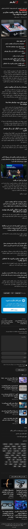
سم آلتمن (7, 455)
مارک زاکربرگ (23, 461)
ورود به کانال (14, 309)
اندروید (24, 448)
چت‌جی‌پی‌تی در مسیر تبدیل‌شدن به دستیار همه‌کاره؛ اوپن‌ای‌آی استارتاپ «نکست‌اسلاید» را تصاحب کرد (10, 387)
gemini (17, 444)
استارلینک (13, 446)
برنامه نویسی (16, 450)
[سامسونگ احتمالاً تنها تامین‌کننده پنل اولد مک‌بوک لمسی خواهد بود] (23, 413)
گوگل (15, 466)
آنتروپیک (24, 446)
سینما (20, 457)
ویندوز (16, 464)
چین (6, 464)
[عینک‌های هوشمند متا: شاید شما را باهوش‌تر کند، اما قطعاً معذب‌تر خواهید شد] (7, 505)
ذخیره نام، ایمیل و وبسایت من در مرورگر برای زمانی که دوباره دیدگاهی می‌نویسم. (14, 365)
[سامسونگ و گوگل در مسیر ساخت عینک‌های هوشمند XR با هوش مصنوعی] (7, 484)
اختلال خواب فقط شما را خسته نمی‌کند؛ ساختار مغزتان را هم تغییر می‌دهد (10, 420)
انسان (19, 448)
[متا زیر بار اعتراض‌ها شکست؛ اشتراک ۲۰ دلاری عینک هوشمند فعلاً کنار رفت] (21, 484)
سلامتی (12, 455)
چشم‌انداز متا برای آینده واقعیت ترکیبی (14, 43)
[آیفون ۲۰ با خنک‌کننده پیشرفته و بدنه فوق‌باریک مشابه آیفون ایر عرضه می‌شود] (23, 397)
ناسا (25, 464)
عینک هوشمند (8, 457)
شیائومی (14, 457)
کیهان (19, 466)
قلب (13, 459)
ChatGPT (23, 444)
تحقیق (4, 450)
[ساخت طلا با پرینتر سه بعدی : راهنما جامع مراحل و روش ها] (23, 380)
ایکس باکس (23, 450)
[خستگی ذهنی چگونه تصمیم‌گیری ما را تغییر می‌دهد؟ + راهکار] (23, 405)
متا (10, 461)
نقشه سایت (14, 527)
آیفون (19, 446)
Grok (11, 444)
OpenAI (5, 444)
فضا (25, 459)
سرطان (17, 455)
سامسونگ (24, 455)
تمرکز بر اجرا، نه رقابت (18, 56)
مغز (6, 461)
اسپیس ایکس (7, 446)
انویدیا (15, 448)
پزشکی (10, 464)
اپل (10, 448)
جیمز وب (19, 452)
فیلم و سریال (19, 459)
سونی (24, 457)
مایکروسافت (15, 461)
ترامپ (24, 452)
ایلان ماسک (5, 448)
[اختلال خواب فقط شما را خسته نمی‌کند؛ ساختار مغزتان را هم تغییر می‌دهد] (23, 421)
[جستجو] (2, 2)
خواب (14, 452)
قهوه (9, 459)
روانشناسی (8, 452)
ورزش (20, 464)
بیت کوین (9, 450)
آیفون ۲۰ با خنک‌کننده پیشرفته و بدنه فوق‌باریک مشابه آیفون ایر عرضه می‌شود (9, 396)
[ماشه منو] (25, 2)
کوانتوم (24, 466)
